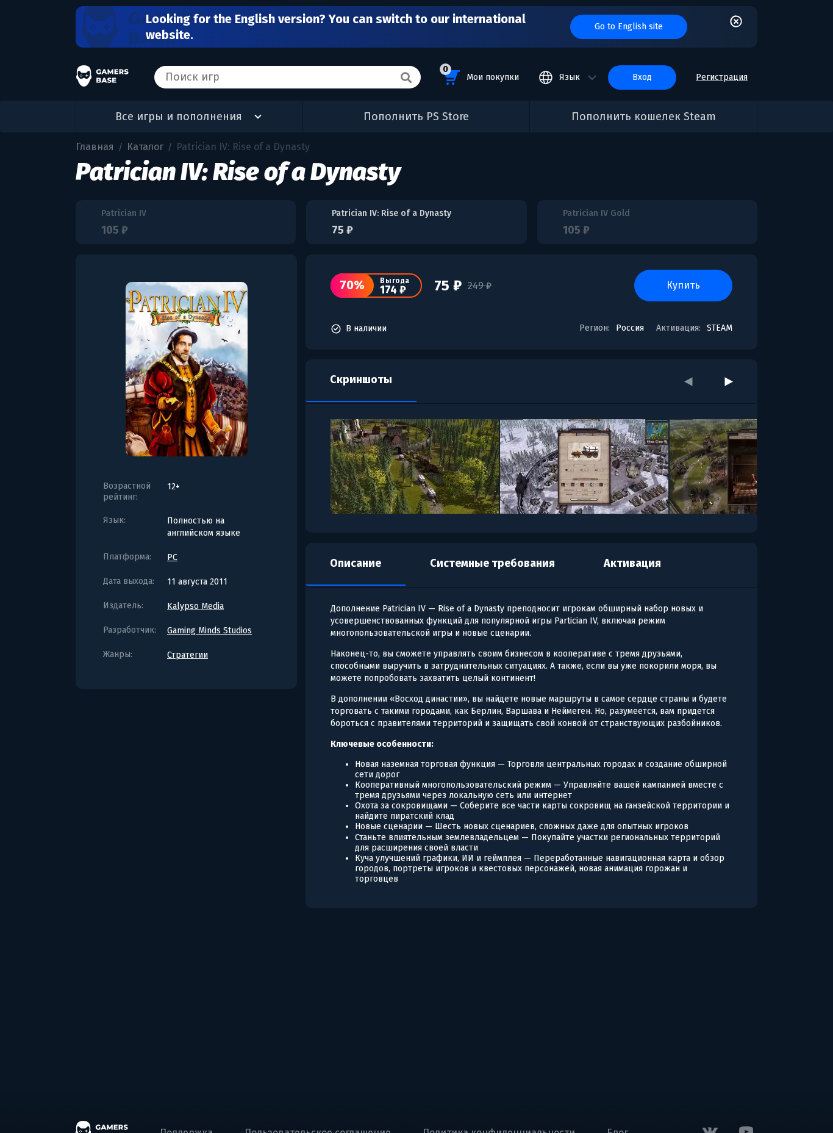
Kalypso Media (195, 606)
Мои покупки (481, 73)
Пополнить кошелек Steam (643, 116)
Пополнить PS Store (416, 116)
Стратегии (187, 655)
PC (172, 557)
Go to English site (629, 26)
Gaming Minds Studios (209, 630)
